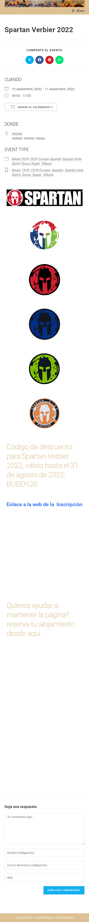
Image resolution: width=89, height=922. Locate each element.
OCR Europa (39, 158)
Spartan (55, 158)
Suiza (26, 163)
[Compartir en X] (29, 60)
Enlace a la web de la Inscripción (44, 504)
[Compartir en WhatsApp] (59, 60)
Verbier (17, 133)
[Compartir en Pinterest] (49, 60)
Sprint (16, 163)
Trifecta (46, 163)
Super (35, 163)
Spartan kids (74, 170)
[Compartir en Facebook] (39, 60)
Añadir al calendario (33, 107)
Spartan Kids (72, 158)
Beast (16, 158)
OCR (25, 158)
